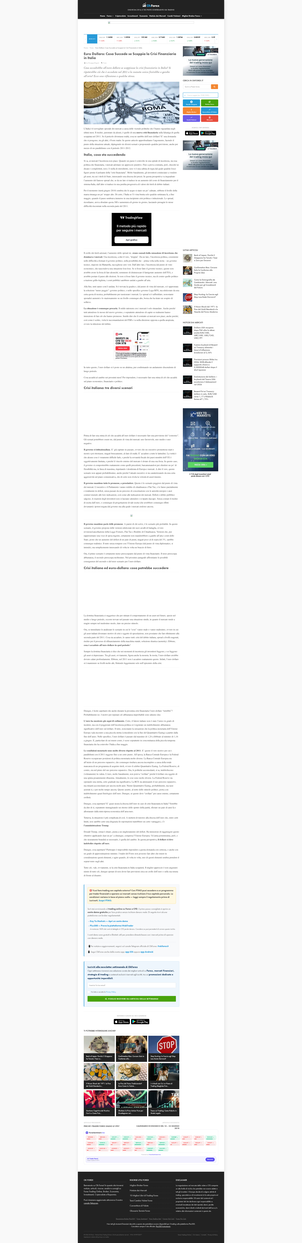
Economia (144, 16)
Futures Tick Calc (168, 1219)
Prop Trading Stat (155, 1219)
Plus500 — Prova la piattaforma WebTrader (111, 925)
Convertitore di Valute (209, 112)
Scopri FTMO (105, 900)
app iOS (129, 951)
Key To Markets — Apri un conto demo (109, 921)
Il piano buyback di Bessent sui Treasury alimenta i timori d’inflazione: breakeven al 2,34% (205, 348)
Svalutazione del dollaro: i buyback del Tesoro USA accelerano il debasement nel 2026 (205, 380)
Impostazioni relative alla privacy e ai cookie (96, 1237)
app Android (147, 951)
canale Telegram (91, 1203)
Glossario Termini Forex (140, 1210)
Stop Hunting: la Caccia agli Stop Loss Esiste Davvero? (206, 295)
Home (102, 16)
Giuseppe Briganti (93, 63)
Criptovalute (120, 16)
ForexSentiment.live (155, 1154)
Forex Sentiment (142, 1219)
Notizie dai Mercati (157, 16)
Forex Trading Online (184, 1235)
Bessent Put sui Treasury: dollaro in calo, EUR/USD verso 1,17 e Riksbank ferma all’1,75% (205, 395)
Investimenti (133, 16)
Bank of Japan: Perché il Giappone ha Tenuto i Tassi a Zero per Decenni (205, 258)
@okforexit (163, 946)
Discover (210, 1159)
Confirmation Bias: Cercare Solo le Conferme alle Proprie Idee (205, 270)
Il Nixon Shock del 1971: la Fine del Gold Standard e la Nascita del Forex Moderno (206, 309)
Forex (109, 16)
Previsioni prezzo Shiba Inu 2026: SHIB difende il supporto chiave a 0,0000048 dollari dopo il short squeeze (206, 364)
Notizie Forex (209, 104)
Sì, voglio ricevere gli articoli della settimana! (131, 998)
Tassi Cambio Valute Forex (141, 1200)
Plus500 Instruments (163, 1226)
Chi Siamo (196, 1235)
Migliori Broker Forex (139, 1185)
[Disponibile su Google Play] (140, 1021)
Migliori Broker (191, 16)
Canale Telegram (191, 104)
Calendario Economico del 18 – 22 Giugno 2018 (157, 1127)
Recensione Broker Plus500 (125, 1219)
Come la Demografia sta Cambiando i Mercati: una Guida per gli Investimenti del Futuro (205, 283)
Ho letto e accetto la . (103, 992)
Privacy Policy (111, 992)
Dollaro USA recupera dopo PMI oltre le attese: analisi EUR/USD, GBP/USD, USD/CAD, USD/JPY (204, 332)
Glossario (210, 120)
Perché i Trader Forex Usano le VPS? (101, 1126)
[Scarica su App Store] (122, 1021)
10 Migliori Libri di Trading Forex (144, 1195)
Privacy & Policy (213, 1235)
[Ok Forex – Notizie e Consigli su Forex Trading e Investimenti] (151, 5)
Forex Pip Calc (181, 1219)
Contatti (203, 1235)
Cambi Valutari (173, 16)
